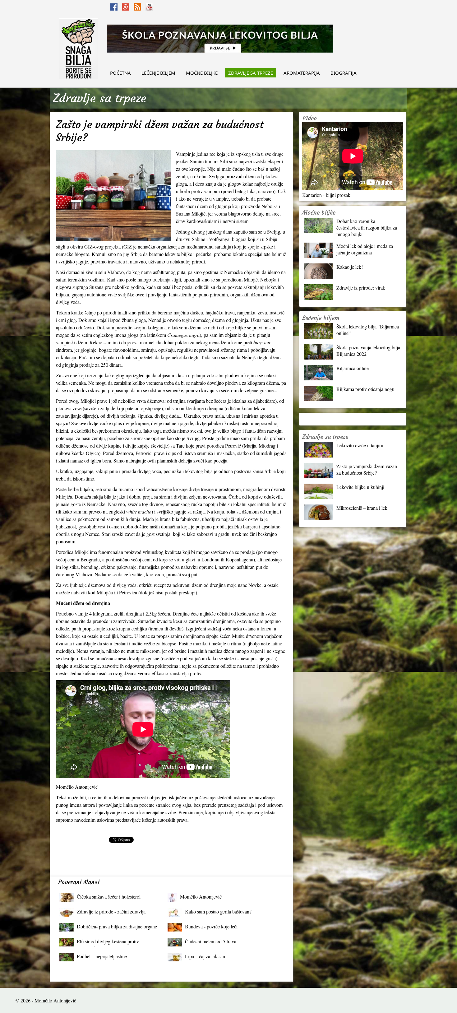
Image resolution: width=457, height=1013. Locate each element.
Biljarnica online (352, 368)
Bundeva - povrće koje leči (211, 926)
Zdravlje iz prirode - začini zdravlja (111, 911)
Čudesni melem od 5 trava (210, 941)
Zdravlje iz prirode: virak (360, 287)
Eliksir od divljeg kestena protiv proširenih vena (108, 943)
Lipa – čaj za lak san (205, 956)
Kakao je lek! (349, 266)
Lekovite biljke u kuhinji (360, 487)
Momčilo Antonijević (201, 896)
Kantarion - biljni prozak (326, 195)
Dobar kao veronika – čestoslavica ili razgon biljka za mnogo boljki (366, 227)
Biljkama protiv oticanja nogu (365, 389)
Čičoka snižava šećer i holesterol (109, 896)
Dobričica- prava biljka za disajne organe (117, 926)
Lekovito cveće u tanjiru (359, 445)
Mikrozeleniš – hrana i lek (361, 507)
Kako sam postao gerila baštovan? (218, 911)
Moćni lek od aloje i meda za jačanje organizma (364, 249)
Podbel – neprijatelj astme (102, 956)
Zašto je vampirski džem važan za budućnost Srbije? (366, 469)
